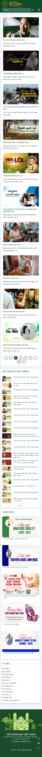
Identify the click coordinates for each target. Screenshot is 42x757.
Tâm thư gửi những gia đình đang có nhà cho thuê (21, 108)
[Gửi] (33, 10)
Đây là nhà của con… (11, 278)
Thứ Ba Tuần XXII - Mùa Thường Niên (26, 415)
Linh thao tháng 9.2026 (11, 624)
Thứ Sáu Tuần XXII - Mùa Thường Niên (26, 441)
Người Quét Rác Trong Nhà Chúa (16, 142)
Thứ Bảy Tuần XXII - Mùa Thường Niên (26, 447)
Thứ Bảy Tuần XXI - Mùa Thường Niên (26, 390)
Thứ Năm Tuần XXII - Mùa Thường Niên (26, 428)
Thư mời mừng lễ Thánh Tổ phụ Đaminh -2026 (19, 653)
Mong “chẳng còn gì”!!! (11, 245)
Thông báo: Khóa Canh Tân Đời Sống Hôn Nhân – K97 (20, 597)
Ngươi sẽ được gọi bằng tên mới (15, 345)
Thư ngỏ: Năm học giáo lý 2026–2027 (16, 539)
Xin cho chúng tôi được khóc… (14, 40)
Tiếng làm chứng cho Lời (12, 176)
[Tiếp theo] (24, 362)
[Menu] (39, 9)
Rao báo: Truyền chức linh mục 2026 (16, 567)
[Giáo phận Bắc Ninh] (12, 4)
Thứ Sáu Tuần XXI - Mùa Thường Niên (26, 377)
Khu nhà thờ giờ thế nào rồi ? (14, 311)
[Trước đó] (6, 358)
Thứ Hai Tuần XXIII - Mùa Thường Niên (26, 480)
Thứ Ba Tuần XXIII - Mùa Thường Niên (26, 492)
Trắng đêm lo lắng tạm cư (13, 73)
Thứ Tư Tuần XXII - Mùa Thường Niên (26, 422)
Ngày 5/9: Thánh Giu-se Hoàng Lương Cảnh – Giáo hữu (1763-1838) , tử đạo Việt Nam (26, 455)
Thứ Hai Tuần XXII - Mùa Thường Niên (26, 409)
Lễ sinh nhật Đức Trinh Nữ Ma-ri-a (25, 486)
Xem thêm (20, 505)
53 (19, 362)
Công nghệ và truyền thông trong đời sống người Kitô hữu (20, 210)
